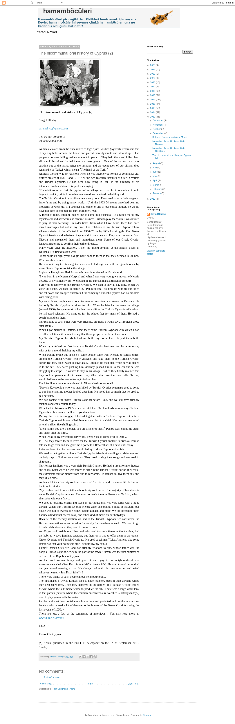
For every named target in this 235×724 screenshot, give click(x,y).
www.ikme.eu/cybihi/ (51, 617)
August (156, 163)
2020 (153, 86)
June (155, 172)
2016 (153, 104)
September (158, 133)
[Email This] (81, 656)
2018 (153, 95)
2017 (153, 99)
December (158, 120)
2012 (153, 199)
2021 (153, 82)
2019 (153, 91)
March (156, 185)
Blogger (147, 715)
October (157, 129)
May (155, 176)
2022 (153, 78)
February (157, 189)
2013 (153, 116)
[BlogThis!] (84, 656)
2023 (153, 74)
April (155, 180)
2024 (153, 69)
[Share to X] (88, 656)
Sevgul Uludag (158, 214)
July (155, 167)
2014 (153, 112)
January (157, 193)
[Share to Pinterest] (95, 656)
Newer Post (45, 684)
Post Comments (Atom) (64, 689)
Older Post (133, 684)
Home (90, 684)
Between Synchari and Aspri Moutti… (170, 137)
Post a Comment (52, 677)
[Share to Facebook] (91, 656)
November (158, 125)
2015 (153, 108)
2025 (153, 65)
